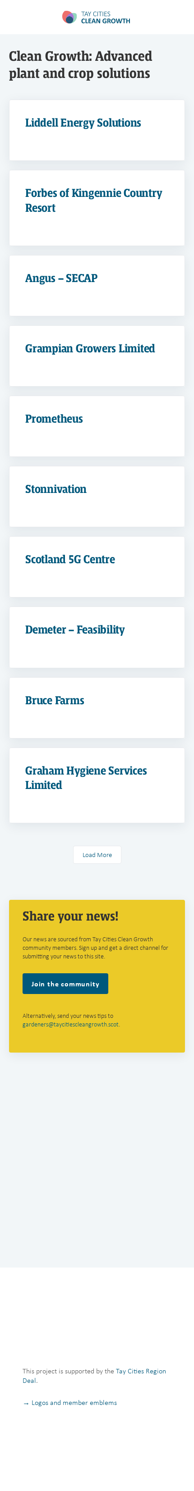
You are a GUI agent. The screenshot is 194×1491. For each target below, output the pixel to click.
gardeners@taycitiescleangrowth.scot (71, 1024)
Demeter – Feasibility (75, 630)
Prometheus (54, 419)
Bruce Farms (54, 700)
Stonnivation (56, 489)
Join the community (65, 984)
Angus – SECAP (61, 278)
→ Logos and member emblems (70, 1402)
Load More (97, 855)
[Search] (177, 17)
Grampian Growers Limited (90, 348)
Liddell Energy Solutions (83, 123)
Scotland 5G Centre (70, 559)
